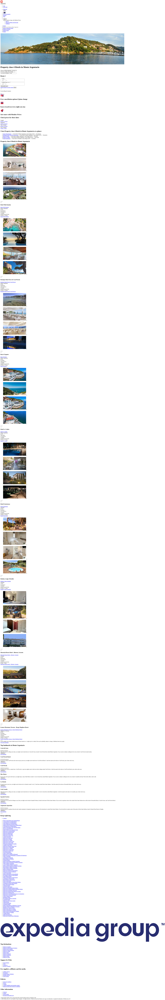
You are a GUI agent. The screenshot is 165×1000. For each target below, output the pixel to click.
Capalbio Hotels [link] (6, 913)
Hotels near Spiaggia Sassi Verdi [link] (9, 846)
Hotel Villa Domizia (7, 133)
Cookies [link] (4, 984)
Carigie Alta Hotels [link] (7, 836)
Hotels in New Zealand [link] (8, 949)
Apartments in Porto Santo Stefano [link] (10, 883)
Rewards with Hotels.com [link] (8, 995)
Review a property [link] (7, 966)
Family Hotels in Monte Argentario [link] (10, 868)
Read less (3, 753)
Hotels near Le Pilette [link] (7, 839)
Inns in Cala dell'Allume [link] (8, 828)
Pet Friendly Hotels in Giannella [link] (9, 898)
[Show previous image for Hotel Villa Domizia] (1, 201)
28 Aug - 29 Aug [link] (4, 121)
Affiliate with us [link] (6, 971)
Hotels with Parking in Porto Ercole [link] (10, 877)
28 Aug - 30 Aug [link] (4, 126)
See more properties (5, 742)
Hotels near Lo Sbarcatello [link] (8, 847)
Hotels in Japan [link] (6, 956)
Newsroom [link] (5, 972)
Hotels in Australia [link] (7, 946)
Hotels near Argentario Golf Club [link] (10, 890)
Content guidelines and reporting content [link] (11, 985)
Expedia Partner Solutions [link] (8, 974)
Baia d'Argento (6, 136)
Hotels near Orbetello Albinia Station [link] (10, 888)
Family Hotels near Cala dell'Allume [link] (10, 829)
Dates (2, 71)
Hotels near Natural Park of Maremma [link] (11, 916)
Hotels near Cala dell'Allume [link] (9, 831)
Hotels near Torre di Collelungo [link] (9, 871)
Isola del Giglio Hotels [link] (7, 886)
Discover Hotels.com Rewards (12, 22)
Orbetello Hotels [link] (6, 860)
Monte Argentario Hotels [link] (8, 28)
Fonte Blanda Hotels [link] (7, 876)
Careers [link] (4, 993)
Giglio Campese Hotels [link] (8, 896)
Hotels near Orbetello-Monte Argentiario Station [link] (13, 889)
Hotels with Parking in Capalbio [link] (9, 910)
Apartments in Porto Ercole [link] (8, 878)
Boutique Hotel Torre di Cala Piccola (10, 135)
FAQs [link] (4, 963)
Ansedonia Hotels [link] (6, 904)
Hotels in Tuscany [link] (6, 29)
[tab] (5, 818)
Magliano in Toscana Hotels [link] (9, 907)
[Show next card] (2, 740)
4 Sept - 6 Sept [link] (4, 128)
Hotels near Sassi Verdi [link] (8, 838)
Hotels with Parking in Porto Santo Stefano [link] (12, 882)
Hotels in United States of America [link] (10, 948)
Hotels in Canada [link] (6, 951)
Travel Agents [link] (6, 976)
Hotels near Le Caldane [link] (8, 848)
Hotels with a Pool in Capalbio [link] (9, 909)
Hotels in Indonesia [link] (7, 955)
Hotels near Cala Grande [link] (8, 842)
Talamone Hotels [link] (6, 885)
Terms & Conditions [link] (7, 981)
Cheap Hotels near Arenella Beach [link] (10, 824)
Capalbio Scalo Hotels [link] (7, 845)
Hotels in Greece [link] (6, 957)
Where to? (3, 70)
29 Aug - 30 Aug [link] (4, 123)
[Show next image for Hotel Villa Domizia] (2, 201)
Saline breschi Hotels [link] (7, 914)
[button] (82, 816)
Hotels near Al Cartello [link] (7, 840)
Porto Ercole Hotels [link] (7, 881)
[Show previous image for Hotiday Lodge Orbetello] (1, 575)
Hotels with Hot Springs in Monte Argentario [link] (12, 865)
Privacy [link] (4, 983)
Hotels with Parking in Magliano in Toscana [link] (12, 905)
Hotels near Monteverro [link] (8, 833)
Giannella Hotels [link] (6, 899)
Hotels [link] (4, 25)
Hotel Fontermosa (6, 138)
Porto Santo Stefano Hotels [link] (8, 884)
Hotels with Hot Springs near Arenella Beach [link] (12, 825)
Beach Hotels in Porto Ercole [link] (9, 879)
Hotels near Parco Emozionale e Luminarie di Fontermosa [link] (15, 855)
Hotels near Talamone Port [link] (8, 892)
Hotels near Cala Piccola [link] (8, 850)
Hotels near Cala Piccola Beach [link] (9, 895)
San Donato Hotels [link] (7, 852)
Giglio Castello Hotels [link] (7, 853)
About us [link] (5, 992)
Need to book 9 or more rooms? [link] (7, 87)
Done (15, 87)
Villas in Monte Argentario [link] (8, 863)
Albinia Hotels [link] (6, 902)
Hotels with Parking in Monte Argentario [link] (11, 861)
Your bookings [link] (6, 962)
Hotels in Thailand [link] (7, 953)
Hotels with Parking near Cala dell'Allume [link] (11, 827)
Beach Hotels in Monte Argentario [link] (10, 867)
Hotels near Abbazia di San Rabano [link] (10, 870)
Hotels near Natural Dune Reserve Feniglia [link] (12, 891)
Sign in (5, 18)
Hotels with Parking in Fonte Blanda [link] (10, 874)
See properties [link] (3, 754)
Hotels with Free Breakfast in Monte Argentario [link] (12, 862)
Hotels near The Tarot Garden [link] (9, 900)
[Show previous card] (1, 740)
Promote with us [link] (6, 975)
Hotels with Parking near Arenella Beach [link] (11, 820)
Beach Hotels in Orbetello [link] (8, 859)
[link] (14, 6)
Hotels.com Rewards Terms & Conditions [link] (11, 986)
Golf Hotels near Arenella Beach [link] (9, 826)
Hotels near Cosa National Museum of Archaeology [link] (13, 893)
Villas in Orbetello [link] (7, 856)
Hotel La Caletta (6, 137)
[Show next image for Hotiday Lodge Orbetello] (2, 575)
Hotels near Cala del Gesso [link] (8, 841)
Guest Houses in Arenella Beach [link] (9, 822)
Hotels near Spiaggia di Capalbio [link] (9, 843)
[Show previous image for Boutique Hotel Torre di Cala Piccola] (1, 276)
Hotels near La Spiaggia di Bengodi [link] (10, 854)
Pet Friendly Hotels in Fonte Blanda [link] (10, 875)
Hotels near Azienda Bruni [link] (8, 832)
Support (4, 15)
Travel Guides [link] (6, 994)
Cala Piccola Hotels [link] (7, 872)
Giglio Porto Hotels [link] (7, 903)
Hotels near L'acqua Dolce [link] (8, 849)
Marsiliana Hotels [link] (6, 897)
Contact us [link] (5, 965)
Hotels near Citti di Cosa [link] (8, 835)
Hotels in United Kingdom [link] (8, 950)
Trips (4, 16)
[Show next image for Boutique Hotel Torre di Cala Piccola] (2, 276)
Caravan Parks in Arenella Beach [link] (10, 821)
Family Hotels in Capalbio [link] (8, 912)
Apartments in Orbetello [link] (8, 857)
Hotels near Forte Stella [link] (8, 834)
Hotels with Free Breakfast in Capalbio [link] (11, 911)
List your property (6, 14)
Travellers (3, 73)
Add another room (4, 86)
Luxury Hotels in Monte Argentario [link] (10, 864)
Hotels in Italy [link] (6, 30)
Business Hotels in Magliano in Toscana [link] (11, 906)
